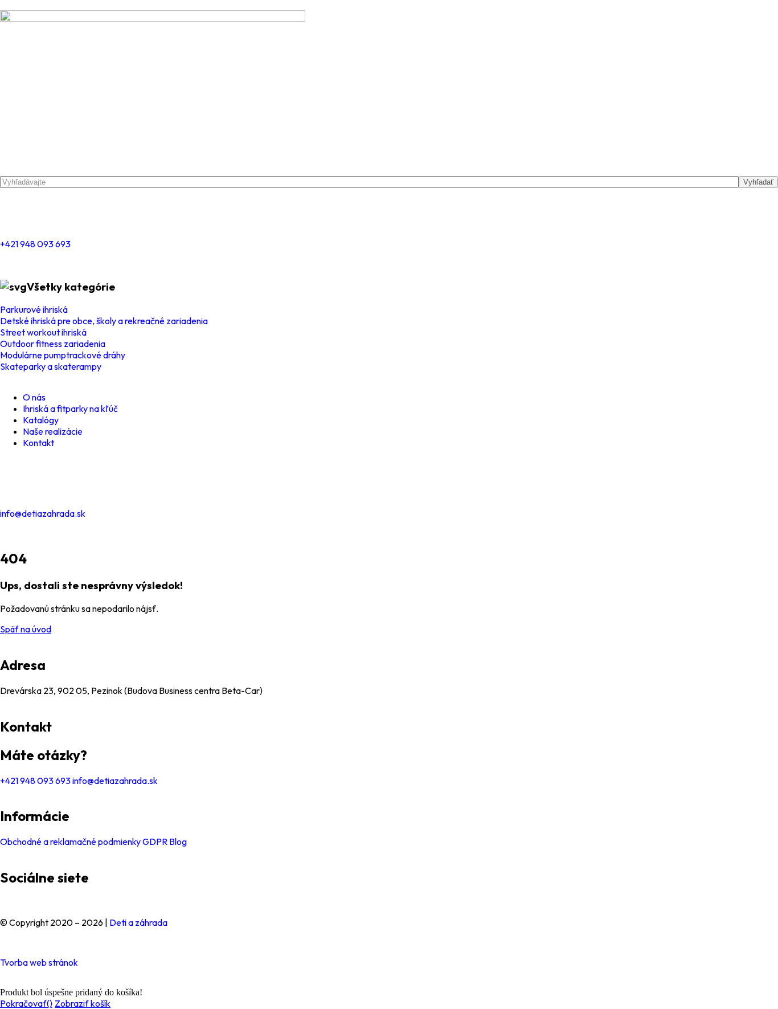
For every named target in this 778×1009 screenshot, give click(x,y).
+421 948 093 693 (35, 244)
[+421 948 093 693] (14, 212)
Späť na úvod (25, 629)
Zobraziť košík (82, 1003)
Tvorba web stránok (39, 962)
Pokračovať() (26, 1003)
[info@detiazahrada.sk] (14, 482)
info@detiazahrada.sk (42, 513)
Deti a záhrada (138, 922)
